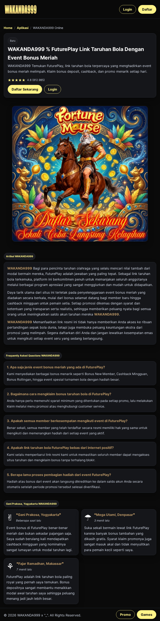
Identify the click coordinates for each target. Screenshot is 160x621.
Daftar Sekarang (25, 89)
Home (8, 28)
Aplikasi (23, 28)
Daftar (147, 9)
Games (146, 614)
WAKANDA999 (19, 268)
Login (127, 9)
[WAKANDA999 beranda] (20, 9)
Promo (125, 614)
